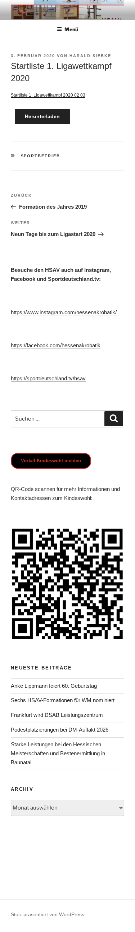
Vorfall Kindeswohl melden (51, 460)
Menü (71, 29)
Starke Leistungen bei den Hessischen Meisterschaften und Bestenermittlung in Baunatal (58, 753)
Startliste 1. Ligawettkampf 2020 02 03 (48, 95)
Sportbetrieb (40, 156)
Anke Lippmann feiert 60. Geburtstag (54, 686)
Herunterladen (42, 116)
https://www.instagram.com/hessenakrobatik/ (64, 312)
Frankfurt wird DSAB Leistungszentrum (57, 715)
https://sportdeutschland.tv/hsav (48, 378)
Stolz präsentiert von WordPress (47, 914)
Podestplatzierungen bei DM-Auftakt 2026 (59, 730)
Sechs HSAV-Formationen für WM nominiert (62, 700)
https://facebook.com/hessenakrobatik (55, 345)
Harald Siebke (90, 56)
